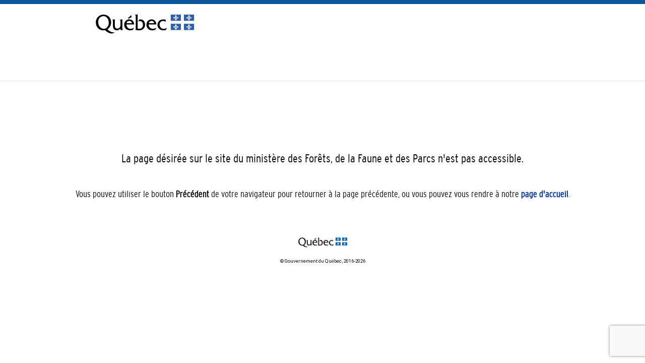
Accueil (513, 61)
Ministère (543, 61)
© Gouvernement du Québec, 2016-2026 (322, 261)
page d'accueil (544, 194)
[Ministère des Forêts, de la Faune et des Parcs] (145, 33)
